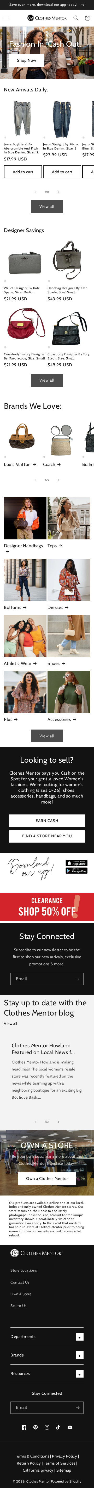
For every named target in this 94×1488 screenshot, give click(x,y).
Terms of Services (59, 1463)
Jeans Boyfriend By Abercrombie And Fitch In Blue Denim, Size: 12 (21, 148)
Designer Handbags (23, 545)
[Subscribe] (77, 979)
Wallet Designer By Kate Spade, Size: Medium (22, 290)
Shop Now (26, 60)
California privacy (38, 1470)
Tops (52, 545)
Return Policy (29, 1463)
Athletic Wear (17, 663)
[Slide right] (58, 191)
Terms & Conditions (32, 1456)
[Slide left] (35, 191)
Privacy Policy (64, 1456)
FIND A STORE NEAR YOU (47, 836)
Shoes (54, 663)
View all (47, 206)
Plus (8, 719)
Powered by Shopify (66, 1481)
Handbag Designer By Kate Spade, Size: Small (67, 290)
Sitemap (63, 1470)
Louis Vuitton (17, 464)
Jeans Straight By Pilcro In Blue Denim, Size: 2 (60, 146)
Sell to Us (18, 1305)
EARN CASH (47, 820)
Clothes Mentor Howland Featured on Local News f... (43, 1048)
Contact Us (20, 1282)
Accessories (59, 719)
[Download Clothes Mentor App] (47, 879)
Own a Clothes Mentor (47, 1178)
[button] (6, 18)
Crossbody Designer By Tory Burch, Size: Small (69, 356)
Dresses (55, 607)
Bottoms (12, 607)
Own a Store (21, 1294)
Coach (49, 464)
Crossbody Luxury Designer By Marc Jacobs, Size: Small (24, 356)
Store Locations (23, 1270)
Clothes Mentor (38, 1481)
